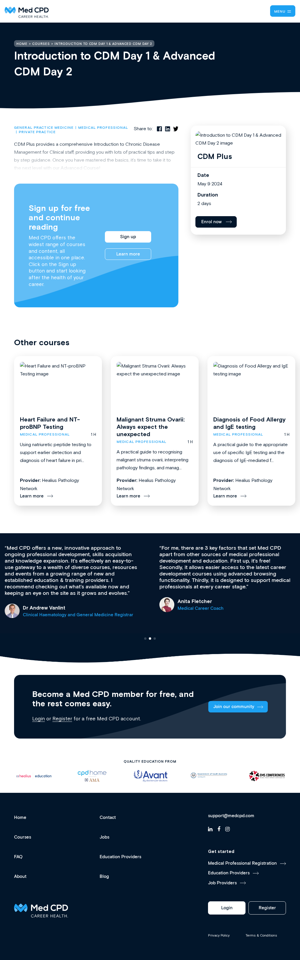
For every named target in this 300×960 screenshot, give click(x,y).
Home (20, 817)
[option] (34, 775)
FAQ (18, 857)
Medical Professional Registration (242, 863)
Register (62, 719)
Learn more (128, 254)
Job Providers (222, 883)
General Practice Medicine (44, 128)
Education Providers (120, 857)
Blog (104, 876)
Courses (22, 837)
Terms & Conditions (261, 935)
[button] (145, 638)
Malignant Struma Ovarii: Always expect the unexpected (151, 426)
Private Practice (37, 132)
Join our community (233, 707)
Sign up (128, 237)
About (20, 876)
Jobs (104, 837)
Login (38, 719)
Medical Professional (103, 128)
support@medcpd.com (231, 816)
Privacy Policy (219, 935)
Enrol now (211, 222)
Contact (108, 817)
